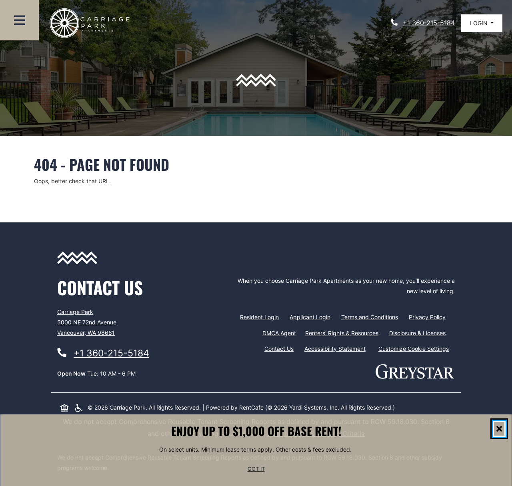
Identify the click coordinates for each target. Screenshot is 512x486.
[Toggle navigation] (19, 20)
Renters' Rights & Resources (343, 332)
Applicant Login (312, 316)
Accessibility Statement (336, 348)
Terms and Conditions (371, 316)
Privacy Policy (429, 316)
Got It (256, 469)
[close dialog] (499, 428)
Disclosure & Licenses (419, 332)
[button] (481, 23)
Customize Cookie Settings (413, 348)
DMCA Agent (280, 332)
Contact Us (279, 348)
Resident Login (261, 316)
